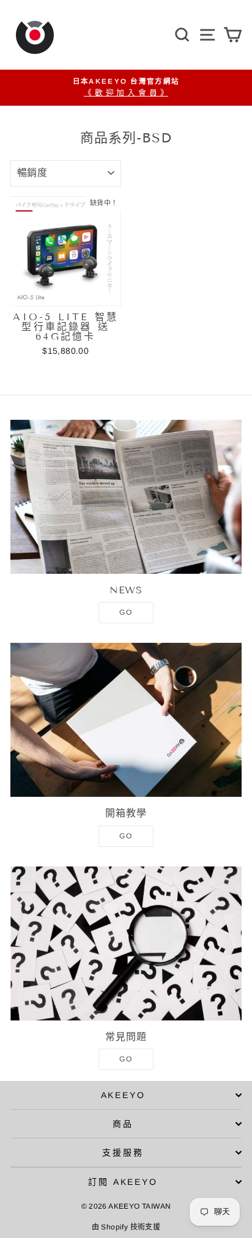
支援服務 (122, 1152)
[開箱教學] (126, 720)
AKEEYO (123, 1095)
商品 (123, 1124)
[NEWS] (126, 497)
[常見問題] (126, 943)
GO (126, 612)
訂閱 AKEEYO (122, 1182)
